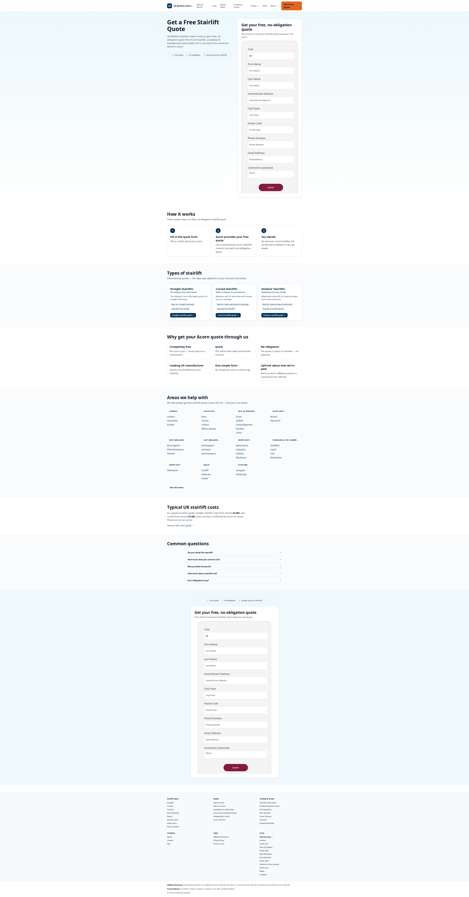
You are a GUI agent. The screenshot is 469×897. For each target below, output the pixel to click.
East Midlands (265, 857)
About (273, 6)
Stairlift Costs (218, 803)
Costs (214, 6)
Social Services (266, 816)
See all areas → (178, 487)
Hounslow (172, 420)
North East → (176, 465)
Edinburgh (241, 474)
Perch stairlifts (173, 826)
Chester (240, 453)
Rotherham (276, 457)
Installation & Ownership (223, 809)
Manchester (242, 445)
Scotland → (244, 465)
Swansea (206, 474)
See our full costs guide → (180, 525)
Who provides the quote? (199, 566)
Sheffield (274, 445)
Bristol (273, 416)
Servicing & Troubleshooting (225, 813)
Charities (263, 820)
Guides (254, 6)
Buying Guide (223, 5)
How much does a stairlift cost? (202, 573)
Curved (170, 806)
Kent (204, 416)
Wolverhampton (175, 449)
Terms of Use (218, 844)
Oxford (205, 424)
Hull (272, 453)
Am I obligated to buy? (198, 580)
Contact (170, 840)
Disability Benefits (267, 823)
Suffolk (239, 420)
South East (264, 844)
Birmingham (173, 445)
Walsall (171, 453)
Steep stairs (172, 823)
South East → (210, 411)
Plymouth (275, 420)
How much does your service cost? (204, 559)
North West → (245, 440)
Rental (169, 816)
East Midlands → (212, 440)
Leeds (273, 449)
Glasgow (240, 470)
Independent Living (221, 816)
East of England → (247, 411)
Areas (264, 6)
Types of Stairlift (199, 5)
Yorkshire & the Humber (269, 864)
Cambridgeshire (244, 424)
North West (264, 861)
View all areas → (266, 837)
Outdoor (170, 809)
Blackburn (241, 457)
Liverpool (240, 449)
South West (264, 850)
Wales (262, 871)
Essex (239, 416)
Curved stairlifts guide (227, 315)
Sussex (205, 420)
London (171, 416)
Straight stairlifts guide (182, 315)
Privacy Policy (218, 840)
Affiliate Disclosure (221, 837)
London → (174, 411)
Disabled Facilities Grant (269, 806)
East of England (266, 847)
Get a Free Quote (288, 6)
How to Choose (219, 806)
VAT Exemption (266, 809)
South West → (279, 411)
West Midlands (266, 854)
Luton (239, 432)
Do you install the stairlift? (200, 552)
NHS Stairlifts (265, 813)
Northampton (209, 453)
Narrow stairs (172, 820)
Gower (205, 478)
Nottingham (208, 445)
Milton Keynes (209, 428)
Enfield (170, 424)
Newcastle (172, 470)
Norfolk (240, 428)
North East (264, 868)
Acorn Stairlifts (219, 820)
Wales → (208, 465)
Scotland (263, 874)
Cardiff (205, 470)
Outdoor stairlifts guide (273, 315)
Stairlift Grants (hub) (268, 803)
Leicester (206, 449)
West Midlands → (177, 440)
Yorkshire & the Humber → (285, 440)
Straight (170, 803)
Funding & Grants (238, 5)
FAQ (168, 844)
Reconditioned (173, 813)
